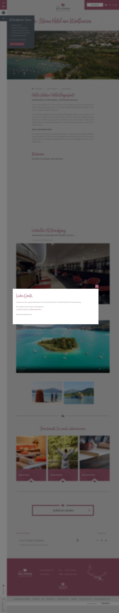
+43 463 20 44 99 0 (22, 309)
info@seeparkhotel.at (35, 309)
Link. (79, 302)
